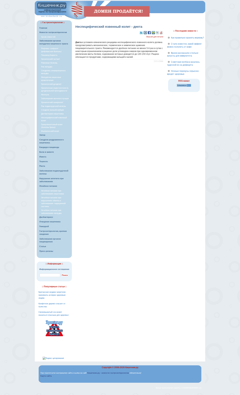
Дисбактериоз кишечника (52, 114)
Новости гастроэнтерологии (53, 32)
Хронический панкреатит (52, 102)
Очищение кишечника (49, 222)
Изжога (42, 157)
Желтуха (45, 95)
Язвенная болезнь (49, 63)
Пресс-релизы (46, 251)
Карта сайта (46, 376)
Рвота (42, 166)
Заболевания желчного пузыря (55, 98)
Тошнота (43, 161)
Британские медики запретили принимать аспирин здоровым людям (52, 295)
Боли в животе (46, 152)
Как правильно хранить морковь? (187, 37)
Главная (43, 28)
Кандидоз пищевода (49, 147)
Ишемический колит (50, 131)
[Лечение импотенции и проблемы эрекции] (54, 337)
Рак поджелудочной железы (53, 106)
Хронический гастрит (50, 59)
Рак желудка (46, 67)
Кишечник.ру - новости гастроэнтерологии (108, 373)
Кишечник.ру (131, 367)
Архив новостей (48, 37)
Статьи (42, 246)
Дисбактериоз (46, 217)
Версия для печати (154, 37)
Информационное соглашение (54, 269)
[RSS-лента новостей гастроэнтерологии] (184, 87)
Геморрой (44, 226)
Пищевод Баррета (49, 55)
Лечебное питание (48, 186)
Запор (42, 135)
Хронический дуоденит (51, 84)
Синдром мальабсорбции (52, 110)
